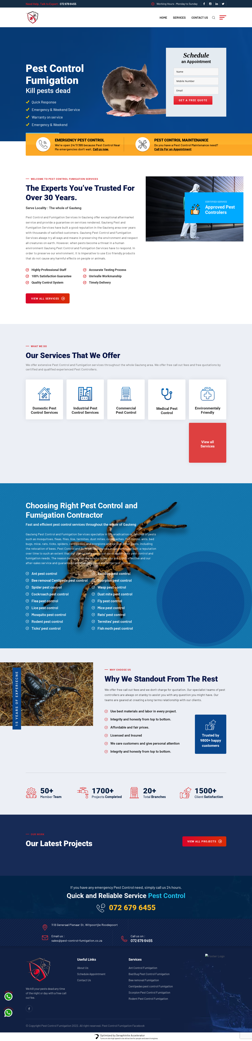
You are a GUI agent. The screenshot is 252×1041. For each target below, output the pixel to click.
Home (163, 17)
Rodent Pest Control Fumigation (148, 998)
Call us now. (101, 149)
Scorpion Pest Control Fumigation (149, 992)
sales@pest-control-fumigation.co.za (76, 940)
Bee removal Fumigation (144, 980)
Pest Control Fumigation (117, 1025)
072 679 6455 (68, 3)
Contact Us (199, 17)
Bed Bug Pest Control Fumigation (149, 974)
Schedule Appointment (91, 974)
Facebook (138, 1025)
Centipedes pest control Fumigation (151, 986)
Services (179, 17)
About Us (82, 967)
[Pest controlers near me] (32, 17)
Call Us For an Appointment (172, 149)
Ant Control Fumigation (143, 967)
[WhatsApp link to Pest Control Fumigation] (8, 1012)
